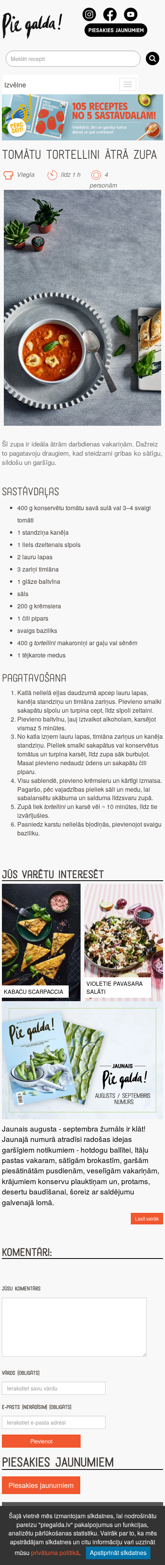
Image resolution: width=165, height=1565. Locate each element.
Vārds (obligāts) (21, 1373)
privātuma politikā (55, 1552)
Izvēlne (15, 84)
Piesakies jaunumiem (41, 1485)
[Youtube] (130, 14)
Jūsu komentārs (21, 1289)
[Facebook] (110, 14)
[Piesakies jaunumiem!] (115, 30)
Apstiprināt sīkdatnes (118, 1552)
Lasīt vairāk (147, 1218)
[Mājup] (33, 25)
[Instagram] (89, 14)
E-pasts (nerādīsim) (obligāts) (36, 1407)
